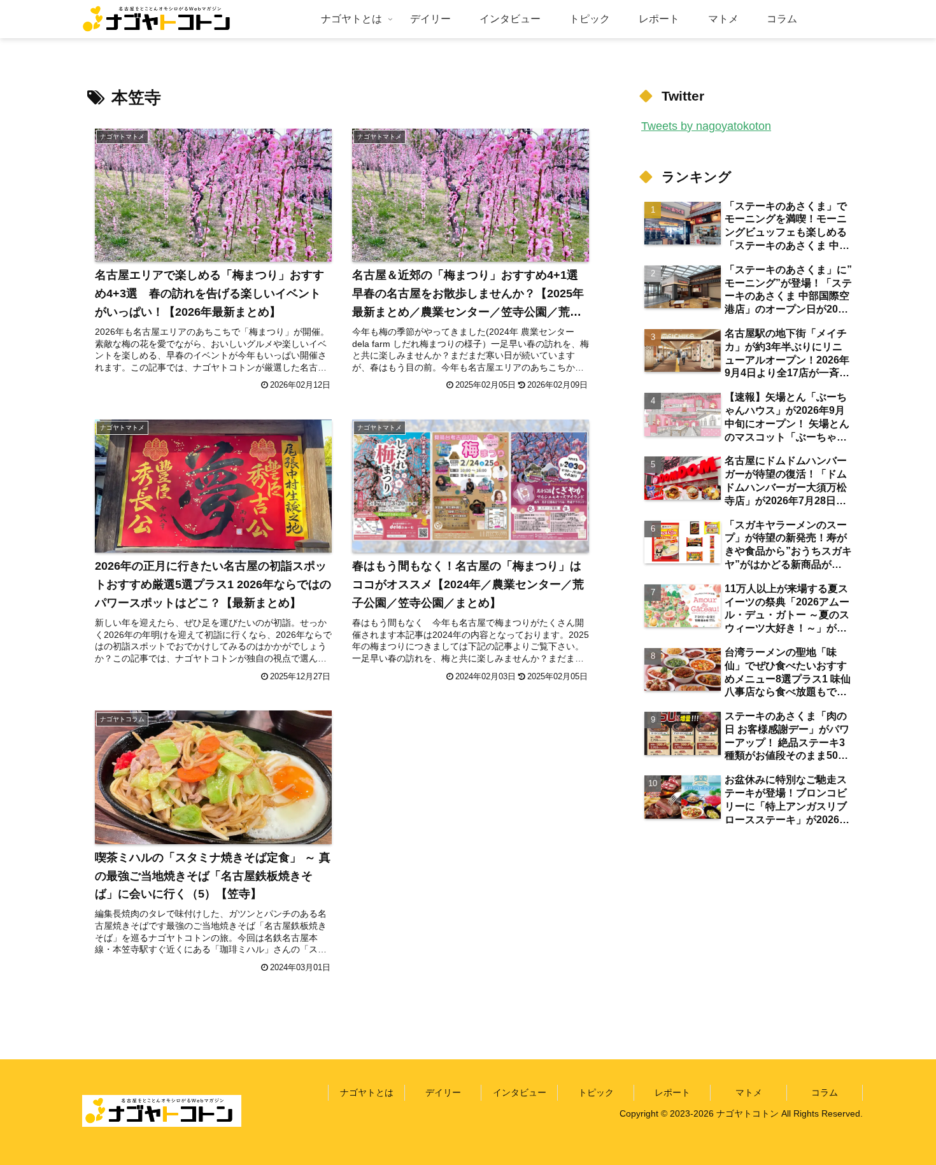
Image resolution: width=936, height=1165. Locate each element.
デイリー (443, 1092)
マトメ (748, 1092)
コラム (824, 1092)
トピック (596, 1092)
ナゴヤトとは (367, 1092)
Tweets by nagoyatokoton (706, 126)
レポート (672, 1092)
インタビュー (519, 1092)
